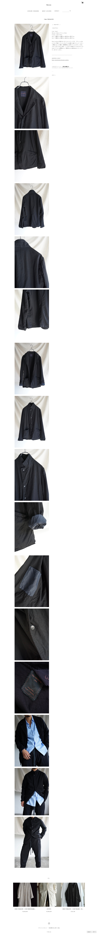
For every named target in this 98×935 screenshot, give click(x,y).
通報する (54, 75)
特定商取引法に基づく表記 (54, 927)
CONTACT (56, 11)
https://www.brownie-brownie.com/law (60, 60)
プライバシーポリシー (42, 927)
